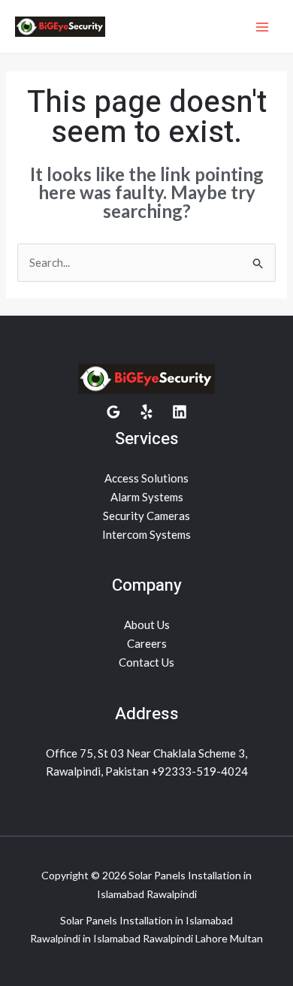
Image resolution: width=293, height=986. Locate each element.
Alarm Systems (146, 497)
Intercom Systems (146, 534)
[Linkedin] (179, 411)
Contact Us (146, 662)
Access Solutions (146, 478)
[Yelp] (146, 411)
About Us (147, 624)
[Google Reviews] (113, 411)
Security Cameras (146, 515)
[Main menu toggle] (262, 27)
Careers (147, 643)
